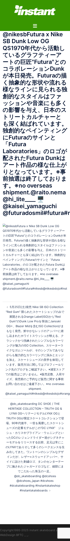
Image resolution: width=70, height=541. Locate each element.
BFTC (20, 535)
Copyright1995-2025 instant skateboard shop (31, 530)
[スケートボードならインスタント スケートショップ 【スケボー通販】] (35, 11)
